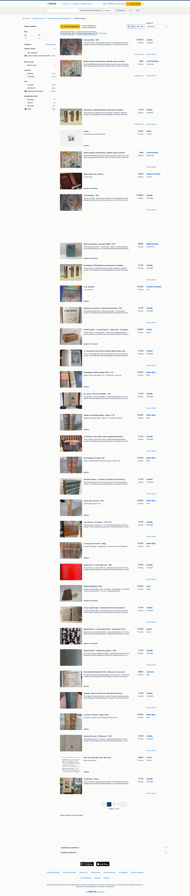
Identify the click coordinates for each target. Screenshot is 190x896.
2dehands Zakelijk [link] (53, 872)
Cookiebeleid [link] (122, 872)
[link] (53, 4)
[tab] (131, 26)
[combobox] (62, 10)
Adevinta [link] (97, 878)
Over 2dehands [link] (86, 878)
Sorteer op (149, 23)
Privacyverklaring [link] (109, 872)
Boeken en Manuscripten (85, 33)
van (25, 35)
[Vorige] (104, 804)
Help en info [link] (66, 4)
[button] (112, 3)
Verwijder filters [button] (102, 33)
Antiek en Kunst (66, 33)
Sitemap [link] (106, 878)
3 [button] (118, 804)
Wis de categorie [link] (51, 44)
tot (39, 35)
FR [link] (143, 4)
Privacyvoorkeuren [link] (137, 872)
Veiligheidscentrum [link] (86, 4)
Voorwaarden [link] (75, 4)
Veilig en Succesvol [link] (69, 872)
